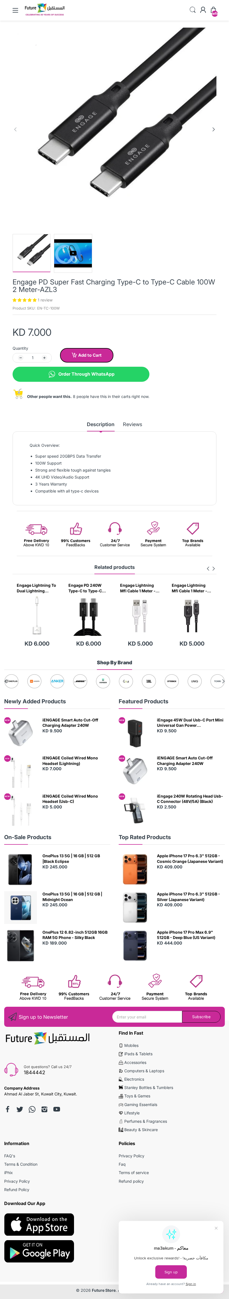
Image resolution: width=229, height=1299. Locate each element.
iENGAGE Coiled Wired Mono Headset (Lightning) (70, 760)
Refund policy (131, 1181)
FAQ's (9, 1155)
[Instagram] (44, 1109)
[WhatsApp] (32, 1109)
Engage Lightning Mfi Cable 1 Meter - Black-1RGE (138, 588)
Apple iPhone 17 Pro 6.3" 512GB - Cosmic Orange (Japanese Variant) (190, 858)
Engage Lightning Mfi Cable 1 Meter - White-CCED (86, 588)
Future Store (104, 1290)
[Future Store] (45, 15)
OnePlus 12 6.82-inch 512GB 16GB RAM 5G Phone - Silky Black (75, 935)
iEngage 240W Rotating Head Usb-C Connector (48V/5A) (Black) (190, 799)
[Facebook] (7, 1109)
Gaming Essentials (140, 1104)
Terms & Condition (20, 1164)
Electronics (134, 1079)
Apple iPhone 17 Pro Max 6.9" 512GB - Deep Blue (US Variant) (186, 935)
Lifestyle (132, 1112)
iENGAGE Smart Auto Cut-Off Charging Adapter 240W (70, 723)
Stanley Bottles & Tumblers (148, 1087)
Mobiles (131, 1045)
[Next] (15, 129)
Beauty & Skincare (141, 1129)
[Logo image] (11, 681)
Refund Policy (16, 1189)
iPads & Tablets (138, 1053)
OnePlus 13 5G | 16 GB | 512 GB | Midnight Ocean (72, 897)
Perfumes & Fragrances (145, 1121)
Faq (122, 1164)
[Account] (203, 10)
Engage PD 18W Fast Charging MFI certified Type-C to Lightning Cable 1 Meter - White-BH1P (191, 588)
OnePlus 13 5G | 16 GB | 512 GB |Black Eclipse (71, 858)
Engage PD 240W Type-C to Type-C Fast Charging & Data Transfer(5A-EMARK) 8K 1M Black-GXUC (36, 588)
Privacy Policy (17, 1181)
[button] (25, 300)
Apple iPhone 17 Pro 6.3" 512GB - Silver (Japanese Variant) (188, 897)
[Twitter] (19, 1109)
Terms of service (134, 1172)
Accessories (135, 1062)
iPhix (8, 1172)
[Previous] (213, 129)
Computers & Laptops (144, 1070)
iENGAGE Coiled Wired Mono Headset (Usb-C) (70, 799)
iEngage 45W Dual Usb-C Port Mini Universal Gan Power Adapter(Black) (190, 723)
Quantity (20, 348)
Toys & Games (137, 1095)
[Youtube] (56, 1109)
